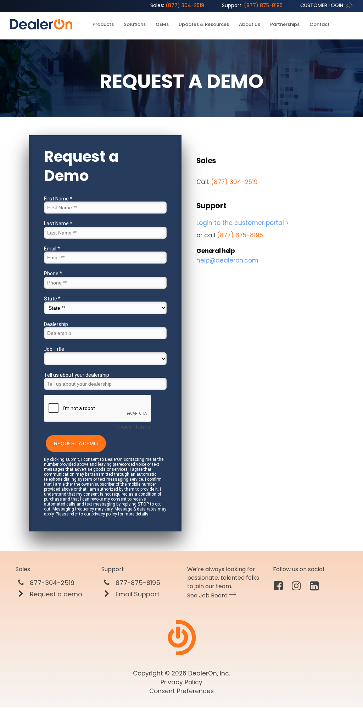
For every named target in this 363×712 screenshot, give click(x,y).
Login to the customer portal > (242, 223)
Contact (319, 24)
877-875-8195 (137, 583)
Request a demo (55, 594)
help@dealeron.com (227, 260)
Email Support (137, 594)
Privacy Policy (181, 682)
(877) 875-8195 (252, 5)
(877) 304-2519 (177, 5)
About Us (249, 24)
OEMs (162, 24)
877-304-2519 (51, 583)
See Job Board (208, 595)
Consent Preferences (181, 691)
